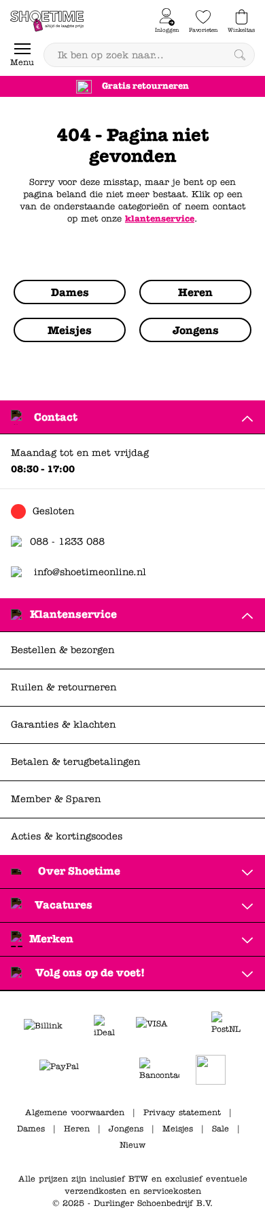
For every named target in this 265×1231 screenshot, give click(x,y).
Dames (31, 1128)
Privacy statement (182, 1112)
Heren (77, 1128)
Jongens (126, 1128)
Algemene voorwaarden (74, 1112)
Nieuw (132, 1145)
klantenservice (159, 218)
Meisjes (177, 1128)
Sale (220, 1128)
